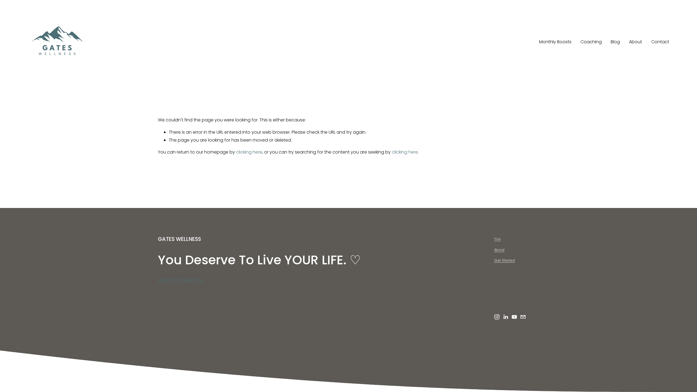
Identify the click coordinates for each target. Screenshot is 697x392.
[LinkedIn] (505, 317)
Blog (615, 42)
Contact (660, 42)
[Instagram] (497, 317)
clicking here (249, 152)
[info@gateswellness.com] (523, 317)
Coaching (591, 42)
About (635, 42)
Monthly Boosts (555, 42)
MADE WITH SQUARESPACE (180, 280)
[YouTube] (514, 317)
